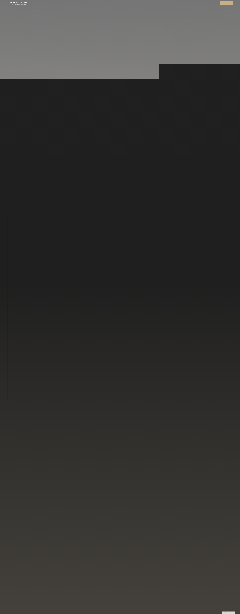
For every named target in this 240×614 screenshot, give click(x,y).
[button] (160, 3)
